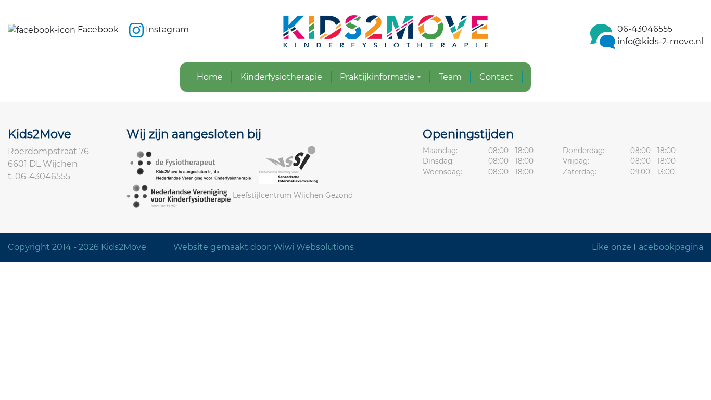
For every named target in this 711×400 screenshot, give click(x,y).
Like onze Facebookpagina (647, 247)
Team (450, 77)
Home (210, 77)
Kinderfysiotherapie (281, 77)
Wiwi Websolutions (313, 247)
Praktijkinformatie (377, 77)
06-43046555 (644, 29)
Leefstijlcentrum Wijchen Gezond (293, 195)
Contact (496, 77)
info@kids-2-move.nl (660, 41)
